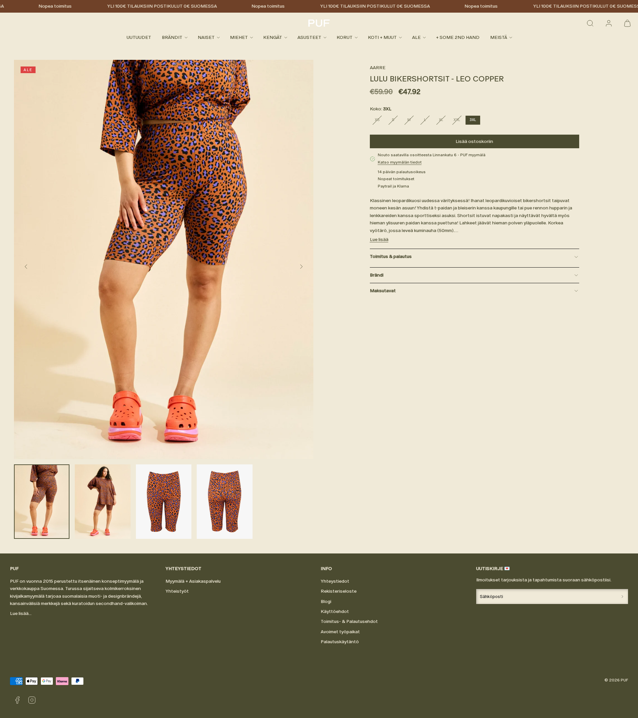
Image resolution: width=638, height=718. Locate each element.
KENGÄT (272, 37)
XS (379, 121)
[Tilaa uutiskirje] (622, 596)
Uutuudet (139, 37)
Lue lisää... (21, 613)
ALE (416, 37)
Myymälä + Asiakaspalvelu (193, 581)
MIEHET (239, 37)
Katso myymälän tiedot (400, 162)
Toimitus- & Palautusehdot (349, 621)
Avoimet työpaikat (340, 632)
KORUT (345, 37)
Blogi (326, 601)
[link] (609, 23)
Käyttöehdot (335, 611)
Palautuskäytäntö (340, 642)
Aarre (377, 67)
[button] (590, 23)
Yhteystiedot (335, 581)
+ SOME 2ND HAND (457, 37)
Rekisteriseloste (339, 591)
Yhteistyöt (177, 591)
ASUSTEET (309, 37)
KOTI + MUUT (382, 37)
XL (443, 121)
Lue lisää (379, 239)
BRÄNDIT (172, 37)
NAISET (206, 37)
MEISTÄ (498, 37)
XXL (459, 121)
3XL (473, 120)
